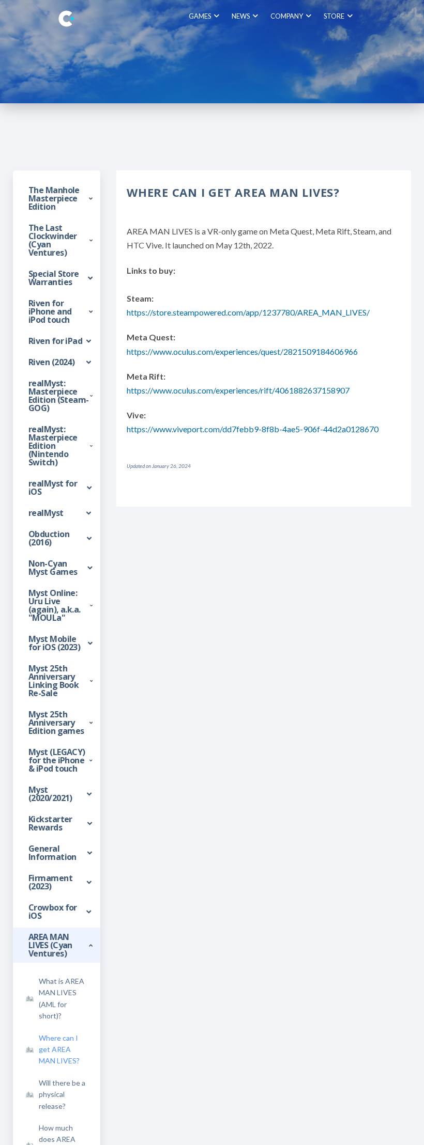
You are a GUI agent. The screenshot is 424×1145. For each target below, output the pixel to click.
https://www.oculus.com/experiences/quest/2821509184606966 (242, 351)
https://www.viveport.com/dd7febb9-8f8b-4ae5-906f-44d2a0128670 (252, 429)
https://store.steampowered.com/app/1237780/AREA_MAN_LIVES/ (248, 312)
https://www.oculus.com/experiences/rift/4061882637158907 (238, 390)
